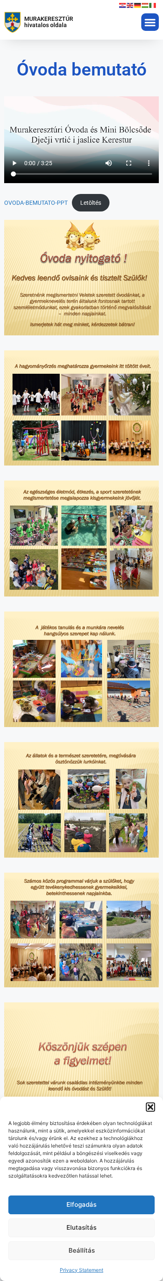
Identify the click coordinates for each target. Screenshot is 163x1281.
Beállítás (82, 1250)
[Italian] (153, 5)
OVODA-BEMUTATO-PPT (36, 202)
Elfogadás (81, 1204)
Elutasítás (81, 1227)
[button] (150, 1107)
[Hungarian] (145, 5)
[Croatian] (123, 5)
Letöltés (90, 202)
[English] (130, 5)
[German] (138, 5)
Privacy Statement (81, 1270)
